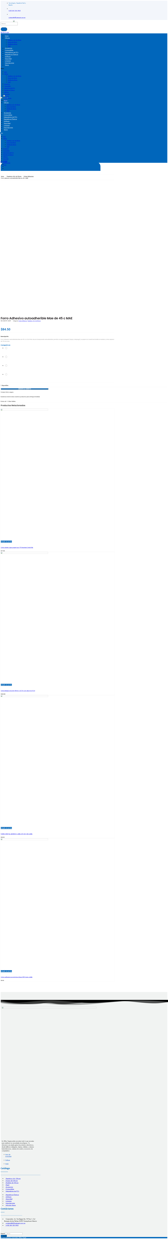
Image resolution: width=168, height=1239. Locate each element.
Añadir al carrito (24, 389)
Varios (7, 65)
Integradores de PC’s (11, 52)
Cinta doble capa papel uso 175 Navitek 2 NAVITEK (17, 547)
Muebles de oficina (12, 44)
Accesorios (8, 48)
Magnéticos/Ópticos (11, 54)
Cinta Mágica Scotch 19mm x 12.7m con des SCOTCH (18, 691)
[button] (84, 68)
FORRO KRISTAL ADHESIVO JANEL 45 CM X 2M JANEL (16, 834)
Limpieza (8, 61)
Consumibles (9, 50)
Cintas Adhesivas (29, 176)
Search (3, 1234)
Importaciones (9, 63)
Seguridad (8, 59)
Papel (9, 46)
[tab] (57, 337)
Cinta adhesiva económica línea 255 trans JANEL (16, 977)
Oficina (7, 38)
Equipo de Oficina (12, 42)
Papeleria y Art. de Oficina (14, 40)
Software (8, 57)
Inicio (6, 36)
